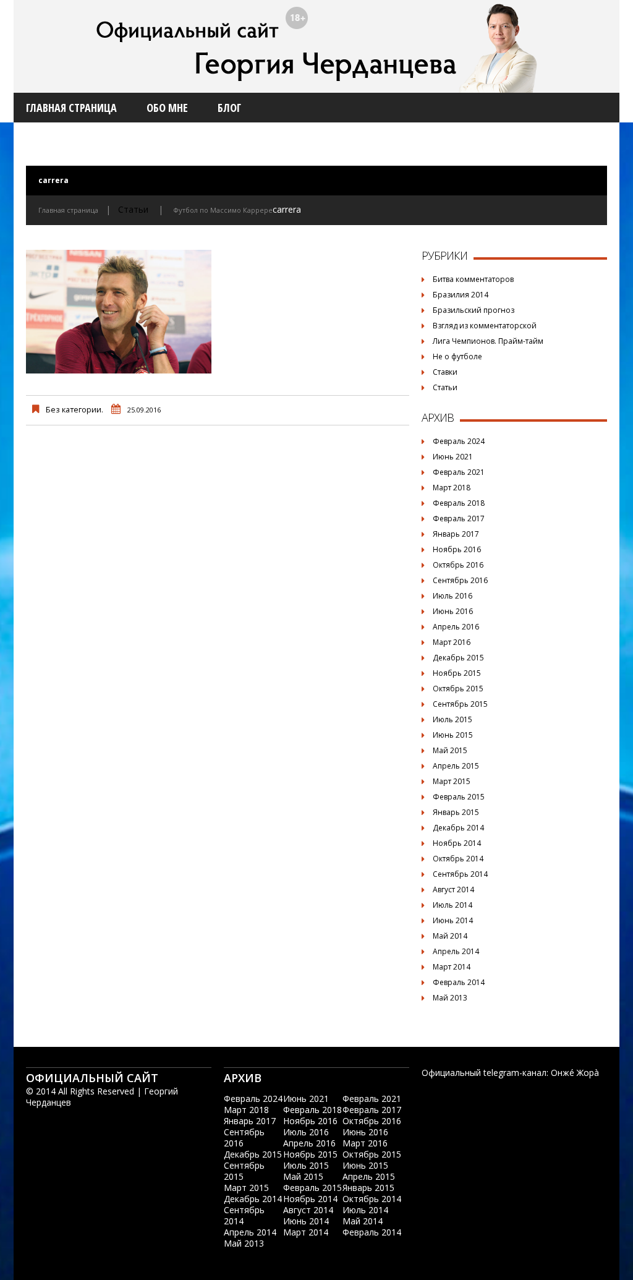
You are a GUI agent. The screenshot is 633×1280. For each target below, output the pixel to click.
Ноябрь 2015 (457, 673)
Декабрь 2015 (458, 657)
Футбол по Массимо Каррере (223, 210)
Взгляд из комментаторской (485, 325)
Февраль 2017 (459, 518)
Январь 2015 (456, 812)
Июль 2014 (452, 905)
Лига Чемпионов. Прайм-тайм (488, 341)
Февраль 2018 (459, 503)
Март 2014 (451, 967)
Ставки (445, 372)
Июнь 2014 (453, 920)
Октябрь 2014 (458, 858)
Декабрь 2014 (458, 827)
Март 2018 (451, 487)
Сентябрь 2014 (460, 874)
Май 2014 (450, 936)
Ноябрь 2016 (457, 549)
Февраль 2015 (459, 796)
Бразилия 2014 (460, 294)
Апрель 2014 (456, 951)
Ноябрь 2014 (457, 843)
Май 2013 (450, 997)
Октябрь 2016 (458, 565)
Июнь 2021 (453, 456)
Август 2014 (453, 889)
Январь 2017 (456, 534)
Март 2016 (451, 642)
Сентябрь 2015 (460, 704)
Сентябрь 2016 (460, 580)
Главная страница (71, 107)
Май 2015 (450, 750)
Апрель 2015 (456, 766)
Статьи (133, 209)
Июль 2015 (452, 719)
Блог (229, 107)
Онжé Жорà (575, 1072)
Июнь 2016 (453, 611)
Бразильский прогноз (473, 310)
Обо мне (167, 107)
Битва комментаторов (473, 279)
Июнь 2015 (453, 735)
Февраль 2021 (459, 472)
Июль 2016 (452, 596)
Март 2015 (451, 781)
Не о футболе (457, 356)
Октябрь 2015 (458, 688)
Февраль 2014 (459, 982)
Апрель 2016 (456, 626)
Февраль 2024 (459, 441)
